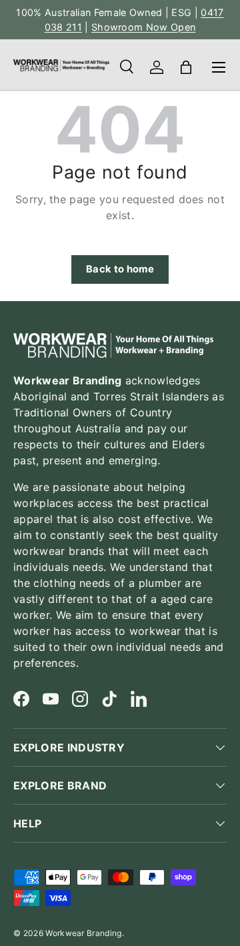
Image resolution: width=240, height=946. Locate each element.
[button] (186, 67)
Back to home (120, 269)
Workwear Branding (83, 933)
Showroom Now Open (143, 27)
